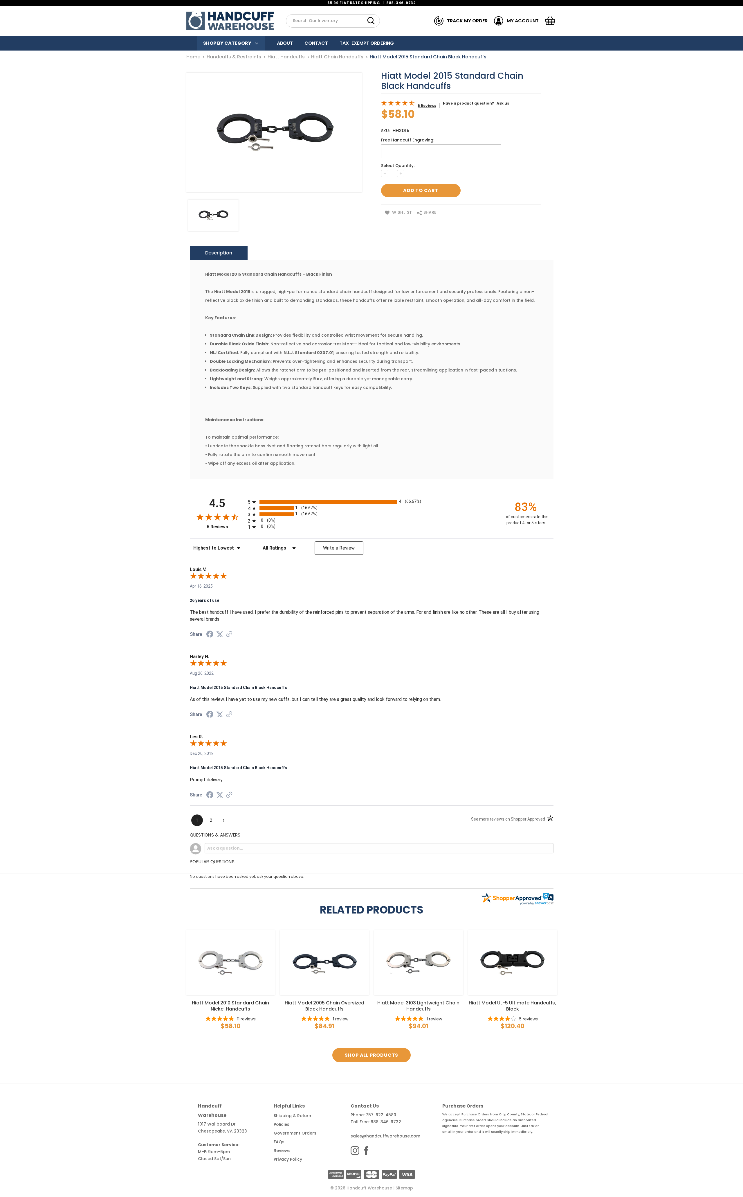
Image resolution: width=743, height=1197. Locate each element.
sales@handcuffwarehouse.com (385, 1136)
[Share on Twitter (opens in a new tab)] (219, 634)
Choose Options (230, 962)
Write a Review (339, 548)
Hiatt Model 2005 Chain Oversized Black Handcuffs (324, 1006)
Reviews (282, 1150)
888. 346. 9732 (400, 2)
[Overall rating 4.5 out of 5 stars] (398, 104)
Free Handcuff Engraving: (407, 140)
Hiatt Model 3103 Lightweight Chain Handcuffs (418, 1006)
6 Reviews (427, 105)
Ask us (503, 103)
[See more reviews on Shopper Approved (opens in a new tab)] (229, 634)
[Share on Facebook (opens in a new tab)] (209, 635)
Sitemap (404, 1188)
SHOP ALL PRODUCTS (371, 1055)
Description (218, 253)
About (285, 43)
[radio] (371, 502)
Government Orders (295, 1133)
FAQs (279, 1142)
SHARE (429, 212)
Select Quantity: (397, 165)
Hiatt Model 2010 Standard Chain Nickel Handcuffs (230, 1006)
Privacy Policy (288, 1159)
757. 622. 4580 (381, 1115)
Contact (316, 43)
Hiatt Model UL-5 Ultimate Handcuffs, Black (512, 1006)
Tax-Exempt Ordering (367, 43)
